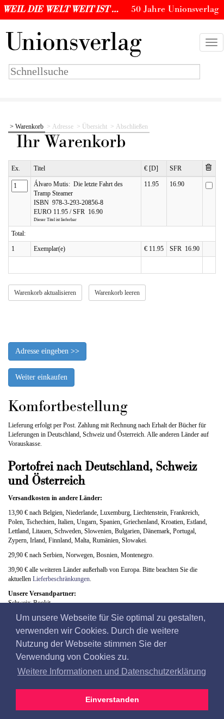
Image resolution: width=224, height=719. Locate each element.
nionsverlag (73, 42)
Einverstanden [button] (112, 699)
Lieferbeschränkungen (61, 579)
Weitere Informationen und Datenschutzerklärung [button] (111, 671)
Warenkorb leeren (117, 293)
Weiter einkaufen (41, 377)
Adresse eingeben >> (47, 351)
